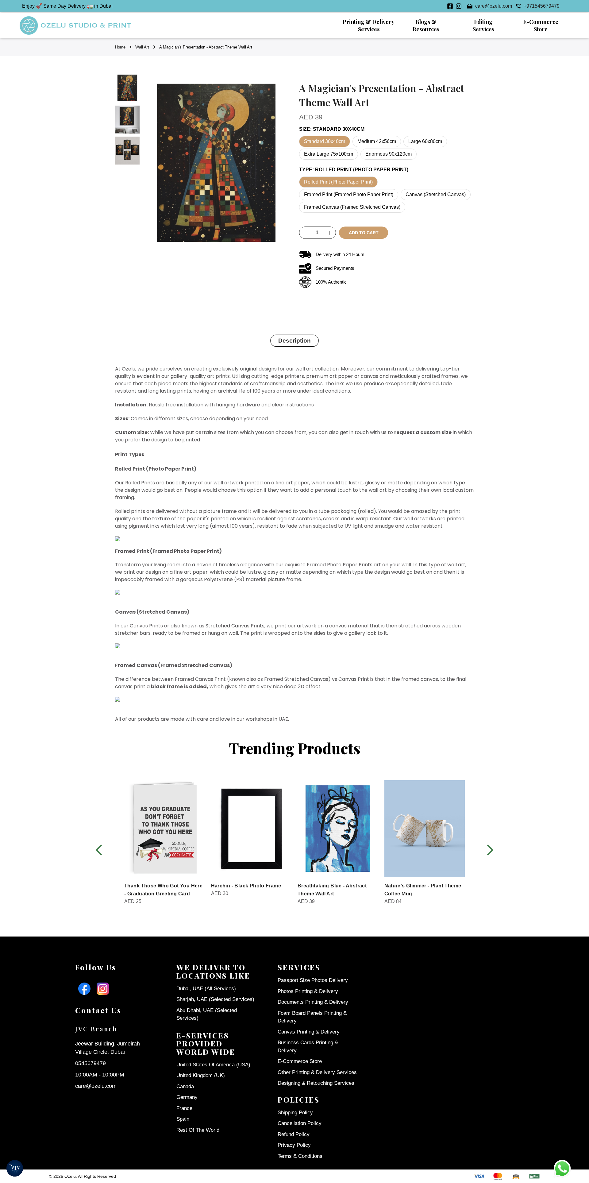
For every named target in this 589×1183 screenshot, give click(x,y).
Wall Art (142, 47)
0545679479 (90, 1063)
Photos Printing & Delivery (308, 991)
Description (294, 340)
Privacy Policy (294, 1145)
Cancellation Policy (299, 1123)
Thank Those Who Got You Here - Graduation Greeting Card (163, 889)
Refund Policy (294, 1134)
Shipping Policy (295, 1112)
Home (120, 47)
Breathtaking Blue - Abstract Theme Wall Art (332, 889)
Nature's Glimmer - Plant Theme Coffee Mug (422, 889)
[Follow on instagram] (459, 6)
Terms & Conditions (300, 1156)
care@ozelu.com (96, 1086)
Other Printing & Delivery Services (317, 1072)
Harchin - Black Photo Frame (246, 885)
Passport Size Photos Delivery (313, 980)
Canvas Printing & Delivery (309, 1032)
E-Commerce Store (300, 1061)
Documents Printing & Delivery (313, 1002)
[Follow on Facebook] (450, 6)
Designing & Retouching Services (316, 1083)
